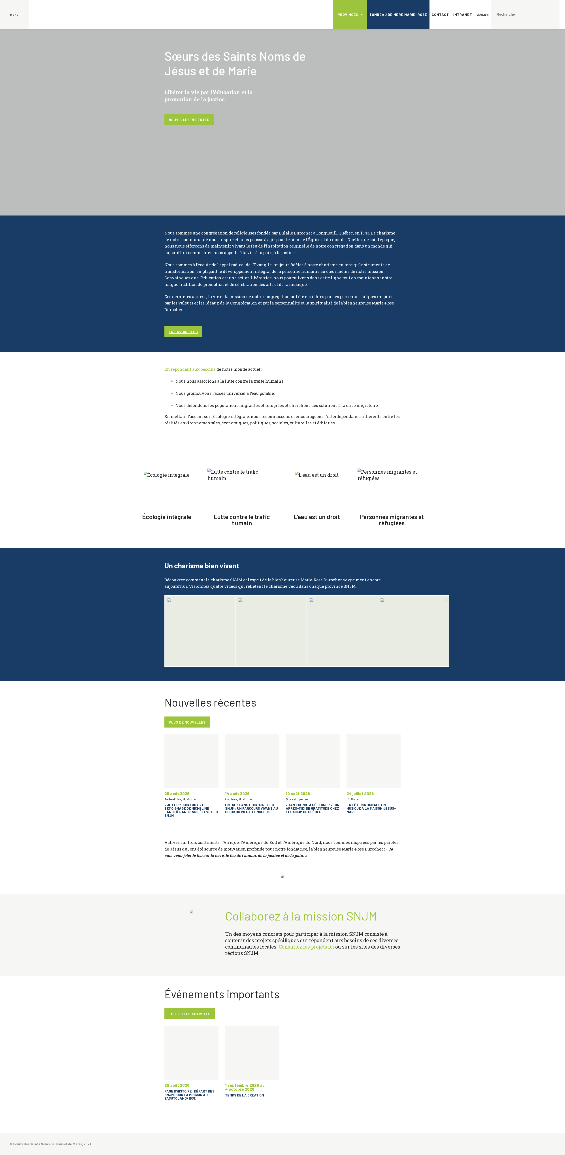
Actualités (172, 799)
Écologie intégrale (166, 516)
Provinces (348, 14)
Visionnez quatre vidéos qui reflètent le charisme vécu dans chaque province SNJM (272, 586)
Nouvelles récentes (189, 119)
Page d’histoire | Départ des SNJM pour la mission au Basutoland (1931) (189, 1094)
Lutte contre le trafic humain (242, 520)
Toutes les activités (190, 1014)
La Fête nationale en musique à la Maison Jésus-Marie (371, 808)
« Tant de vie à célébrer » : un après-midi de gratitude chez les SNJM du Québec (312, 808)
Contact (440, 14)
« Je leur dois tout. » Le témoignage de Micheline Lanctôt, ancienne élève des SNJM (191, 810)
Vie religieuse (297, 799)
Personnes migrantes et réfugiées (392, 520)
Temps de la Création (244, 1095)
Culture (231, 799)
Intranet (462, 14)
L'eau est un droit (317, 516)
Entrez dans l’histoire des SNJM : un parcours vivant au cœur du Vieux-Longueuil (251, 808)
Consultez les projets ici (306, 946)
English (482, 14)
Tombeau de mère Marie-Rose (398, 14)
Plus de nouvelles (187, 722)
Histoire (189, 799)
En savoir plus (183, 332)
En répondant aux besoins (190, 369)
